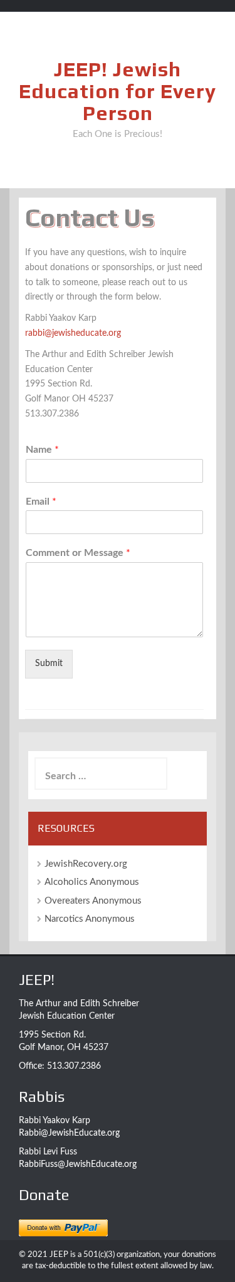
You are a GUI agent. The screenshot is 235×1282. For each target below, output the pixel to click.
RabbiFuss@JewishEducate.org (78, 1164)
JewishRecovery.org (85, 864)
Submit (49, 663)
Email (41, 502)
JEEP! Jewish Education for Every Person (117, 91)
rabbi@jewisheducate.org (73, 333)
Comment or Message (78, 553)
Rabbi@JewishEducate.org (69, 1133)
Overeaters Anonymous (93, 901)
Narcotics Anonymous (89, 919)
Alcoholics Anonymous (91, 882)
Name (42, 450)
